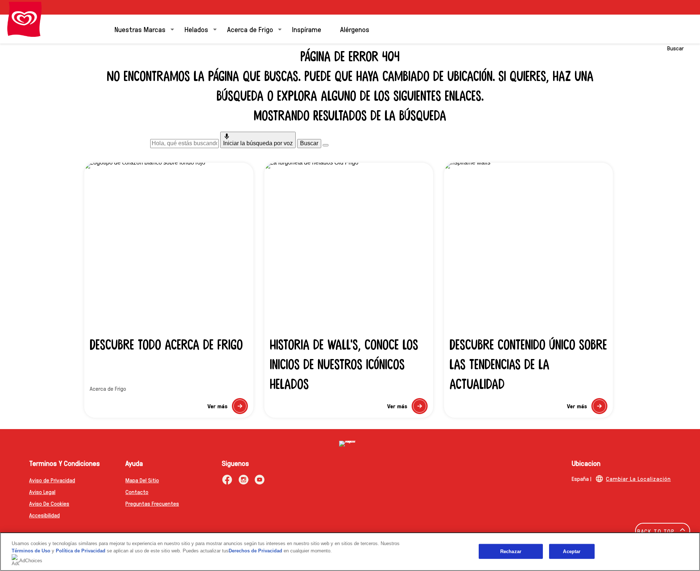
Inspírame (306, 29)
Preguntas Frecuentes (152, 503)
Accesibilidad (44, 515)
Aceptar (571, 551)
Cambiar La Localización (638, 478)
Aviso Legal (42, 491)
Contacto (136, 491)
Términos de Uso (31, 550)
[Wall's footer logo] (350, 444)
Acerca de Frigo (250, 29)
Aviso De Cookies (49, 503)
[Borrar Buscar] (325, 145)
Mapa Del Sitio (142, 480)
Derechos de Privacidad (255, 550)
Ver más (227, 408)
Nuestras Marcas (140, 29)
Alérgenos (354, 29)
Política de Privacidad (81, 550)
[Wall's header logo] (24, 19)
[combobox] (184, 143)
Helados (196, 29)
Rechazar (510, 551)
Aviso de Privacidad (52, 480)
